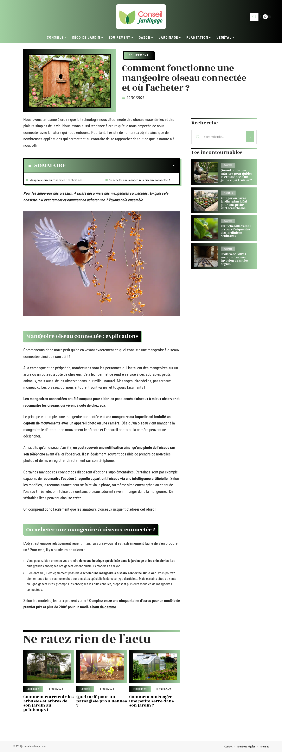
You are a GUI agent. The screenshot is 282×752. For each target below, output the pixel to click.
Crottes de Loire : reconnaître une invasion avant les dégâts (235, 259)
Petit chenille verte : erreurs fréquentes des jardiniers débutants (236, 231)
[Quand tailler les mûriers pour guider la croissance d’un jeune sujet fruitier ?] (206, 172)
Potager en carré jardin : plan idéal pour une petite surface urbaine (234, 203)
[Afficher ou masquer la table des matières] (120, 165)
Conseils (85, 689)
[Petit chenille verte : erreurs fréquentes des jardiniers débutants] (206, 228)
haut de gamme (104, 607)
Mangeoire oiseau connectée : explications (56, 180)
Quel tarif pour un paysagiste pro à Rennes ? (101, 701)
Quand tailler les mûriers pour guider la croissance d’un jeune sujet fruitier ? (236, 175)
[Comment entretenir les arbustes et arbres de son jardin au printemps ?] (49, 666)
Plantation (228, 193)
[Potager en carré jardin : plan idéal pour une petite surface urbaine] (206, 200)
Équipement (139, 55)
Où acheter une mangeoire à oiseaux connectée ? (139, 180)
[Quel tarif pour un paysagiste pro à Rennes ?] (102, 666)
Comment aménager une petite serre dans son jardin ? (151, 701)
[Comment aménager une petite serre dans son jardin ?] (155, 666)
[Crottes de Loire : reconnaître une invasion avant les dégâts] (206, 256)
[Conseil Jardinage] (141, 16)
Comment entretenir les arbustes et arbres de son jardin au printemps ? (48, 703)
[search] (254, 17)
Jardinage (33, 689)
